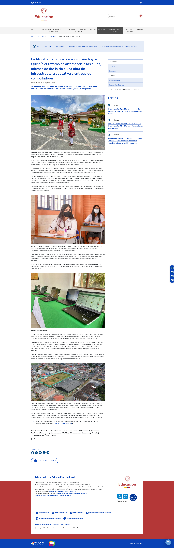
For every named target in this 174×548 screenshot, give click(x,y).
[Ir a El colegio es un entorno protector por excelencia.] (68, 219)
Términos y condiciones (43, 524)
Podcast (112, 71)
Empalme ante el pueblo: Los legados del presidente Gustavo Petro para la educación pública (125, 111)
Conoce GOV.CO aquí (135, 543)
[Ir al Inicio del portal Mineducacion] (127, 482)
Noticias (140, 29)
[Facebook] (32, 452)
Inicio (33, 29)
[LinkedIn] (47, 452)
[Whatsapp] (44, 452)
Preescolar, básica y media (115, 30)
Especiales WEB (115, 80)
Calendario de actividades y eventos (124, 89)
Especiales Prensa (116, 85)
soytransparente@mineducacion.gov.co (62, 491)
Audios (112, 76)
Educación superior (129, 30)
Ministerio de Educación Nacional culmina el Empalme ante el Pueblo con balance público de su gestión (125, 126)
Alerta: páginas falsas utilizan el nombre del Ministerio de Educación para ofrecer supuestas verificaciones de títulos (102, 47)
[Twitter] (36, 452)
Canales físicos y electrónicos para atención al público (53, 495)
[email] (40, 452)
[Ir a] (68, 381)
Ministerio (101, 29)
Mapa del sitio (65, 524)
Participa (93, 29)
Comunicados (51, 36)
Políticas (56, 524)
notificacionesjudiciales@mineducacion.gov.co (71, 493)
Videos (112, 66)
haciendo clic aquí (62, 423)
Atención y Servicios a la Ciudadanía (77, 30)
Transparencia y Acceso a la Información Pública (51, 30)
